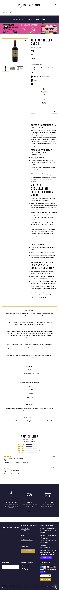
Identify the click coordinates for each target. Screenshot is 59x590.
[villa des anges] (43, 295)
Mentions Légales (26, 533)
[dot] (28, 32)
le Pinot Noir (34, 298)
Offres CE (24, 544)
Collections (10, 36)
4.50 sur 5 (33, 439)
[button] (55, 5)
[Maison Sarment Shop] (29, 5)
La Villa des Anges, (49, 295)
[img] (7, 456)
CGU (22, 537)
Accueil (4, 36)
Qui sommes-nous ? (26, 539)
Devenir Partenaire (26, 542)
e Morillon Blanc (44, 298)
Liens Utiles (24, 531)
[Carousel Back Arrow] (3, 28)
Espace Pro (24, 546)
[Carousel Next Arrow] (55, 28)
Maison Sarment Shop (22, 586)
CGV (22, 535)
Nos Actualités (25, 528)
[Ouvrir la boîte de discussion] (55, 586)
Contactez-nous (28, 550)
